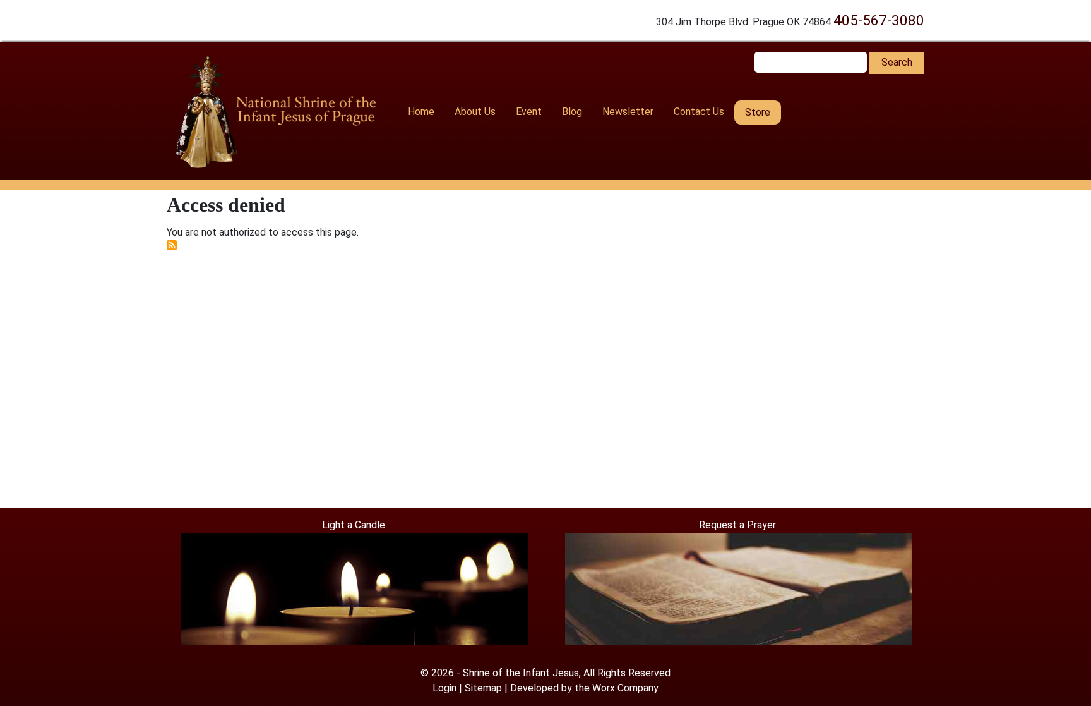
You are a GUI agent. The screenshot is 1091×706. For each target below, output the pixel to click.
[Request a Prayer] (738, 588)
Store (757, 112)
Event (529, 112)
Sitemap (483, 688)
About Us (475, 112)
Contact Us (699, 112)
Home (421, 112)
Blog (572, 112)
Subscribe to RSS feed (172, 245)
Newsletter (627, 112)
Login (444, 688)
